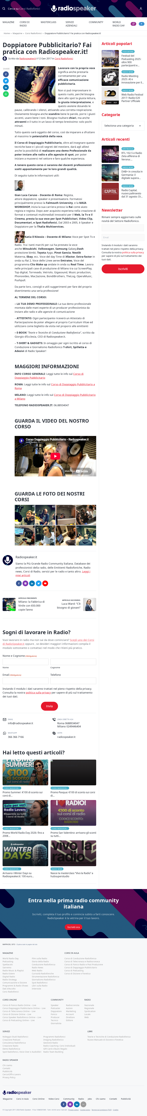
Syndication (90, 1011)
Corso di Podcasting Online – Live (19, 1020)
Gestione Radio (50, 1042)
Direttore (70, 1017)
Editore (69, 1020)
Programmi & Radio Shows (15, 985)
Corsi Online (39, 1098)
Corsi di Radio (24, 24)
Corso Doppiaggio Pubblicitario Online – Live (24, 1008)
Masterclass (48, 22)
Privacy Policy (9, 1077)
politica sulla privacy (38, 692)
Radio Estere (9, 973)
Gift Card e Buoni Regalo (55, 1048)
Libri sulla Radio (39, 985)
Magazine (8, 22)
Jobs (90, 1098)
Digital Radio (9, 976)
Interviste (36, 988)
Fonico (54, 1014)
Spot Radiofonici (40, 982)
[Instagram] (25, 583)
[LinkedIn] (32, 583)
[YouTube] (45, 583)
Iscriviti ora (73, 927)
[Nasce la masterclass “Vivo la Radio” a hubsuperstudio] (73, 859)
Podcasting (128, 51)
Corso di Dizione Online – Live (17, 1014)
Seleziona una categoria (119, 125)
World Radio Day (119, 24)
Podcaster (55, 1008)
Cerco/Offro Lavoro (12, 1074)
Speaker (55, 1005)
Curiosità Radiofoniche (43, 973)
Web (86, 1017)
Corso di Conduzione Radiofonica (80, 958)
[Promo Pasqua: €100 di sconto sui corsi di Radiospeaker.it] (73, 778)
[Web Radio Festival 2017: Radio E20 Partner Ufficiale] (123, 96)
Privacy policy (73, 1110)
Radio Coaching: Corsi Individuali (59, 1045)
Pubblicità (7, 1071)
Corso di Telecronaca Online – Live (19, 1011)
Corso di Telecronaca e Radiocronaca (82, 961)
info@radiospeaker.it (20, 723)
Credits (115, 1110)
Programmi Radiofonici (54, 1036)
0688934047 (72, 723)
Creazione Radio (10, 1045)
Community (96, 22)
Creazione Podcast (11, 1039)
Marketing (71, 1011)
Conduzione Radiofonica (43, 964)
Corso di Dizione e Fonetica (77, 973)
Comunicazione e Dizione (15, 982)
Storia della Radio (40, 961)
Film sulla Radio (39, 958)
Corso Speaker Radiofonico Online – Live (22, 1017)
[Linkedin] (77, 1104)
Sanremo (7, 967)
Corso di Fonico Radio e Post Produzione (83, 964)
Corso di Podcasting (74, 970)
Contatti (6, 1068)
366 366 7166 (16, 737)
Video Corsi (54, 1098)
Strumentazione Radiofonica (45, 976)
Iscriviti (123, 269)
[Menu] (140, 8)
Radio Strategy (10, 979)
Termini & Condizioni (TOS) (102, 1110)
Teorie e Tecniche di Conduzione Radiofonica (108, 1036)
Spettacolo (128, 149)
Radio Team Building (53, 1051)
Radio (81, 1098)
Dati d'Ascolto (9, 988)
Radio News (57, 869)
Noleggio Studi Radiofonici (15, 1036)
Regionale (89, 1008)
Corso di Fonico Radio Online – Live (19, 1005)
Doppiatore (56, 1011)
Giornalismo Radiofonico (43, 979)
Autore (69, 1008)
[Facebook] (19, 583)
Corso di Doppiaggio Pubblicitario (80, 967)
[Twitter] (38, 583)
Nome (6, 667)
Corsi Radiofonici (33, 33)
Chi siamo (7, 1065)
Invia (49, 706)
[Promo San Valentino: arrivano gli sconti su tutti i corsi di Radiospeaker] (73, 819)
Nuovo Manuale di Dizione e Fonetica (105, 1039)
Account (70, 1014)
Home (7, 33)
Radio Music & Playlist (13, 970)
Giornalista (56, 1023)
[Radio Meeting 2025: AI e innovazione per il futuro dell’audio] (123, 78)
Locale (87, 1014)
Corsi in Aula (22, 1098)
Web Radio (37, 970)
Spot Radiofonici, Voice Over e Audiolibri (22, 1051)
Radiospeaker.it (27, 58)
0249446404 (73, 726)
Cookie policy (85, 1110)
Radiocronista (72, 1005)
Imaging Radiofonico (53, 1039)
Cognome (55, 667)
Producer (55, 1017)
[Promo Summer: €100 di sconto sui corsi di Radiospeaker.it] (25, 778)
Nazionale (89, 1005)
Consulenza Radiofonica (14, 1042)
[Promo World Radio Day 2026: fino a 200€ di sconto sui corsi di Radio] (25, 819)
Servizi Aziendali (71, 24)
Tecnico (54, 1020)
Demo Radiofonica (11, 1048)
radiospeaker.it (66, 737)
